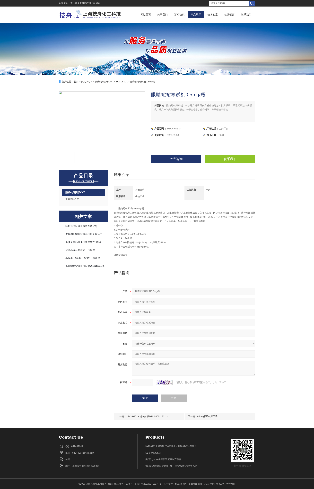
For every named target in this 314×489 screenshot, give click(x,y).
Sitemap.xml (195, 483)
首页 (76, 81)
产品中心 (85, 81)
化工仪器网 (180, 483)
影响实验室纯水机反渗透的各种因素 (85, 266)
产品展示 (196, 14)
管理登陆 (231, 483)
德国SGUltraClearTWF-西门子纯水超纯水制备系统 (171, 466)
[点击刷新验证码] (164, 382)
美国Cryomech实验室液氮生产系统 (163, 459)
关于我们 (162, 14)
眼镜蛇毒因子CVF (104, 81)
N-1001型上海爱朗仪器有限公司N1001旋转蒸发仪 (171, 446)
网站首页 (145, 14)
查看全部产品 (72, 199)
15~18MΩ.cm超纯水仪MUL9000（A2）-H (147, 416)
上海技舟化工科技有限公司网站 (84, 3)
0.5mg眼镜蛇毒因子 (207, 416)
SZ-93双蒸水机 (153, 452)
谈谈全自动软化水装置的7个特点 (83, 242)
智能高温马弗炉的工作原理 (80, 250)
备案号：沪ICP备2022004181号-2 (143, 483)
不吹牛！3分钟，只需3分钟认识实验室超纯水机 (85, 258)
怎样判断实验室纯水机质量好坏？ (83, 234)
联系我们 (246, 14)
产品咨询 (176, 159)
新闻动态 (179, 14)
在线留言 (229, 14)
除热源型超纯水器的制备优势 (81, 226)
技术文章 (212, 14)
